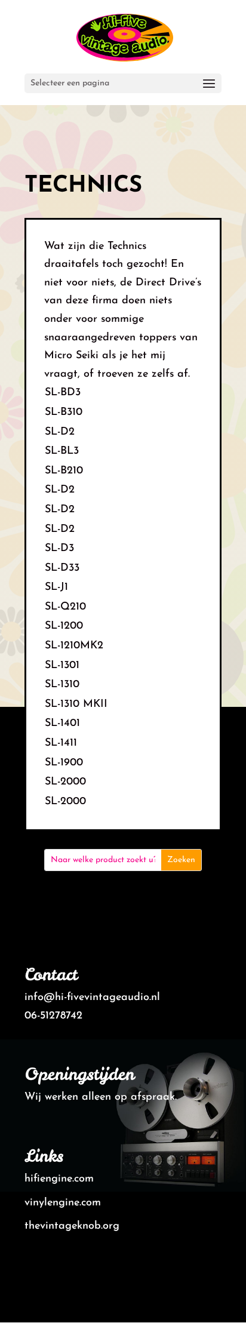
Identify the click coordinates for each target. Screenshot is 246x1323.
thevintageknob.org (71, 1226)
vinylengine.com (62, 1203)
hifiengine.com (59, 1179)
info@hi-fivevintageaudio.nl (92, 997)
